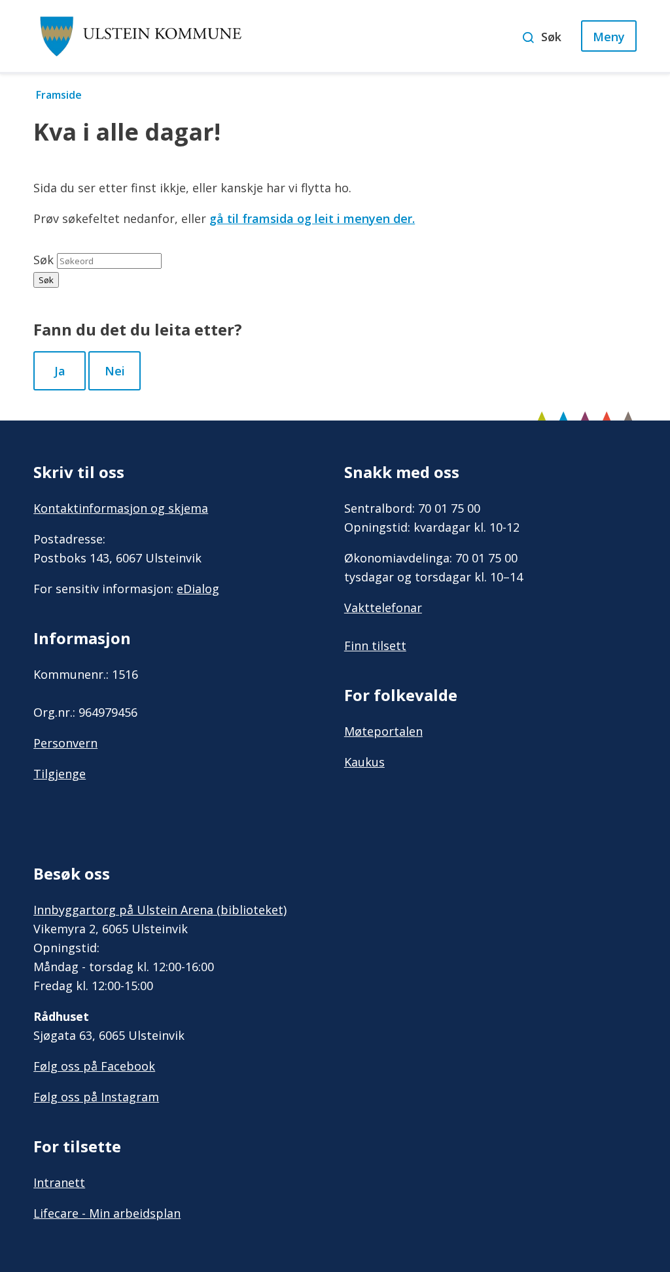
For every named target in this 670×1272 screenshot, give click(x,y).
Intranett (59, 1182)
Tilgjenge (59, 774)
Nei (115, 371)
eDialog (198, 588)
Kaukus (364, 762)
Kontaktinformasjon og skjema (120, 508)
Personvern (65, 743)
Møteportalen (383, 731)
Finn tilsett (375, 645)
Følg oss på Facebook (94, 1066)
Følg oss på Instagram (96, 1097)
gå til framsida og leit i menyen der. (312, 218)
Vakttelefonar (383, 607)
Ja (59, 371)
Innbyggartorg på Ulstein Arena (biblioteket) (160, 910)
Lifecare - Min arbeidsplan (107, 1213)
